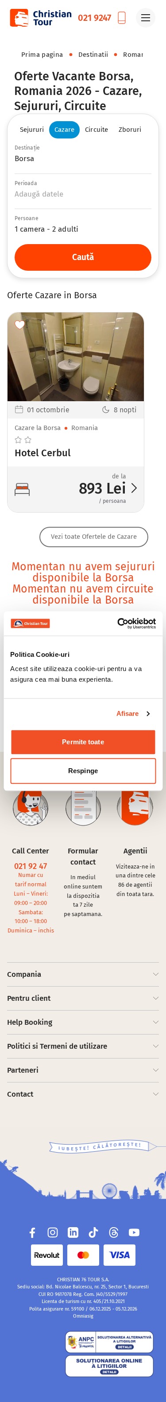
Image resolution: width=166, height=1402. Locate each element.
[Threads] (113, 1232)
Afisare (127, 713)
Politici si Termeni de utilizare (57, 1046)
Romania (137, 55)
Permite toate (83, 742)
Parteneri (23, 1070)
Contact (20, 1094)
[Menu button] (145, 18)
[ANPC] (37, 1356)
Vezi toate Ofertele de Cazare (94, 537)
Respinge (83, 770)
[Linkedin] (73, 1232)
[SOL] (109, 1366)
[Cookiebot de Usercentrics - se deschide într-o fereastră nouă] (118, 623)
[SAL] (109, 1342)
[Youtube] (134, 1232)
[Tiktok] (93, 1232)
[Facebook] (32, 1232)
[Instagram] (52, 1232)
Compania (24, 974)
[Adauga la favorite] (20, 324)
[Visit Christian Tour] (40, 17)
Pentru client (28, 998)
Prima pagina (42, 55)
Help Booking (29, 1022)
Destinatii (93, 55)
